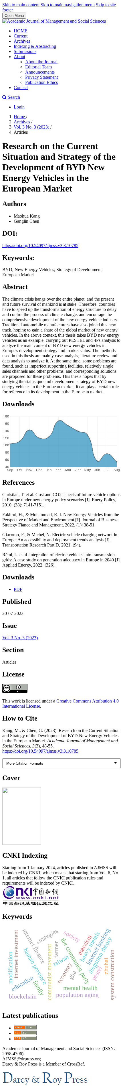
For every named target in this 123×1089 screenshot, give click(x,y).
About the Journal (41, 61)
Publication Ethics (41, 82)
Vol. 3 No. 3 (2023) (32, 127)
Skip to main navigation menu (68, 4)
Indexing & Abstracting (35, 46)
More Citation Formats (24, 763)
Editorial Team (38, 66)
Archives (22, 41)
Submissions (25, 51)
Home (20, 116)
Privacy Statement (41, 77)
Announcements (40, 72)
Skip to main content (20, 4)
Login (19, 106)
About (19, 56)
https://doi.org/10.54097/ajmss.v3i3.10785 (40, 245)
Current (20, 35)
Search (13, 97)
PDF (18, 589)
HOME (20, 30)
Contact (21, 87)
